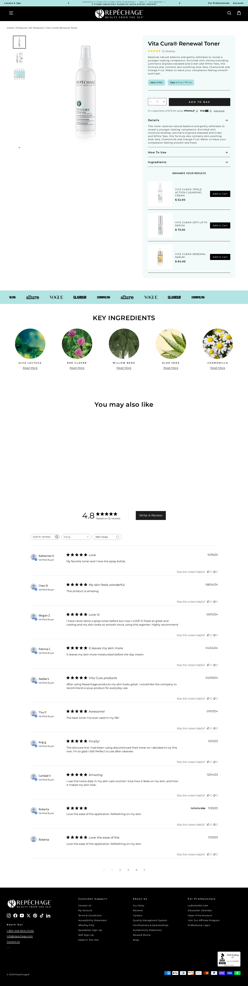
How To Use (157, 152)
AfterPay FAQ (86, 925)
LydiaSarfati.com (198, 905)
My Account (85, 910)
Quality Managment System (150, 920)
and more (219, 111)
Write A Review (150, 515)
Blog (136, 940)
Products (21, 28)
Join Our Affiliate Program (204, 920)
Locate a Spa (12, 3)
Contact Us (13, 942)
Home (10, 28)
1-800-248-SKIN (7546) (20, 931)
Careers (137, 915)
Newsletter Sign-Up (90, 930)
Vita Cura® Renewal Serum (190, 256)
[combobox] (76, 537)
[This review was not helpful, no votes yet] (214, 572)
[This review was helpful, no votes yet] (208, 572)
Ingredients (157, 162)
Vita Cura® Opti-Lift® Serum (191, 224)
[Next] (179, 3)
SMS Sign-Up (86, 935)
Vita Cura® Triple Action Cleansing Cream (188, 192)
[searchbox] (42, 536)
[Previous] (68, 3)
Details (153, 120)
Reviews (138, 910)
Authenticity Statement (147, 930)
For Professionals (219, 3)
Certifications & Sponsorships (150, 925)
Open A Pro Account (200, 915)
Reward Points (141, 935)
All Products (36, 28)
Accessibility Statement (92, 920)
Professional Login (199, 925)
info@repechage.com (20, 936)
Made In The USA (88, 940)
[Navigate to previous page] (104, 870)
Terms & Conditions (90, 915)
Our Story (138, 905)
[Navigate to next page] (144, 870)
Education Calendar (200, 910)
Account (238, 3)
